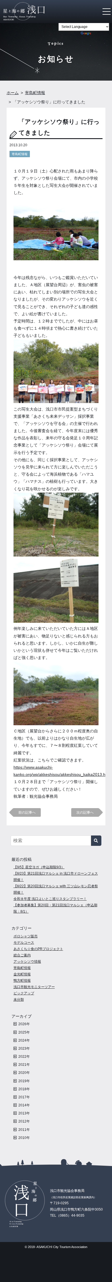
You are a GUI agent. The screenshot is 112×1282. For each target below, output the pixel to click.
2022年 (24, 1057)
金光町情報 (22, 974)
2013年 (24, 1113)
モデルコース (23, 943)
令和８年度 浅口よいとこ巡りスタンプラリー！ (50, 899)
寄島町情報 (20, 154)
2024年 (24, 1040)
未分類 (18, 1000)
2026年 (24, 1024)
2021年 (24, 1065)
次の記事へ (85, 812)
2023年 (24, 1049)
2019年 (24, 1081)
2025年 (24, 1032)
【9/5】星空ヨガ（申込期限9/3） (39, 867)
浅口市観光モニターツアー (34, 987)
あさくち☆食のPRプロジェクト (38, 949)
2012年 (24, 1121)
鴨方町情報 (22, 981)
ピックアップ (23, 993)
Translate (100, 34)
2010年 (24, 1138)
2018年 (24, 1089)
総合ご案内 (22, 955)
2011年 (24, 1130)
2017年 (24, 1097)
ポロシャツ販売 (25, 936)
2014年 (24, 1105)
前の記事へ (27, 812)
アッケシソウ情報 (27, 962)
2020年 (24, 1073)
